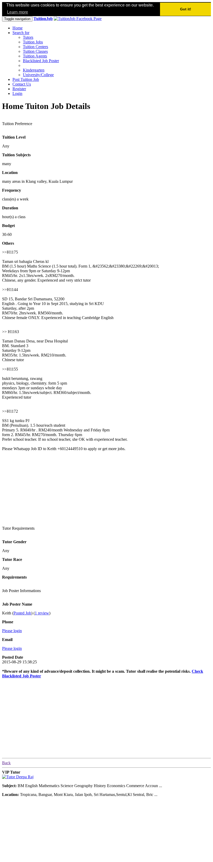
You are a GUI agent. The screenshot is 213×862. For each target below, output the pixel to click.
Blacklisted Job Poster (41, 61)
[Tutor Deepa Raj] (18, 777)
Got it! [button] (185, 9)
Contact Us (21, 84)
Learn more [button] (17, 12)
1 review (42, 613)
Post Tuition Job (25, 79)
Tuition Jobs (33, 42)
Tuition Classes (35, 51)
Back (6, 763)
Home (17, 28)
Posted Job (22, 613)
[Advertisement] (41, 487)
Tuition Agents (35, 56)
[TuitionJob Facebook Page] (78, 18)
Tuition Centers (35, 46)
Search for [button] (20, 32)
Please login (12, 630)
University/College (38, 75)
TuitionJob (43, 18)
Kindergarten (33, 70)
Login (17, 93)
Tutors (28, 37)
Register (19, 89)
